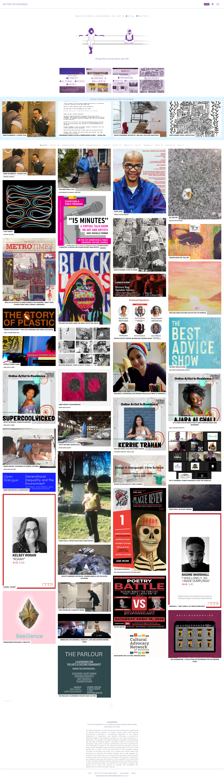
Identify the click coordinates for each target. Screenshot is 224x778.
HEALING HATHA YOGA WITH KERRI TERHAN (129, 449)
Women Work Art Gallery (179, 258)
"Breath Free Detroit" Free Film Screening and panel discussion (28, 330)
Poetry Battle (119, 627)
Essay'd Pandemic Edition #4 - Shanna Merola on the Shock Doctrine (84, 577)
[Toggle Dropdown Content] (217, 4)
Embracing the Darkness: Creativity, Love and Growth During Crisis (84, 641)
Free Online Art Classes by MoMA (71, 610)
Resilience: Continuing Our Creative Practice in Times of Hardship (139, 394)
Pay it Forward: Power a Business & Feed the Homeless (190, 481)
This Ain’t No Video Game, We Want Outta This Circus (79, 323)
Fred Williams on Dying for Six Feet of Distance (187, 313)
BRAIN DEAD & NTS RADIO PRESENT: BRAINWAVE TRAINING (189, 693)
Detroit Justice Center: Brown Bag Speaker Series (133, 338)
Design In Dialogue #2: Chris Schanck (128, 484)
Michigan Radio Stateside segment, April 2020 (112, 59)
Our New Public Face (67, 189)
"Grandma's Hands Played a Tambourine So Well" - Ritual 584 (82, 135)
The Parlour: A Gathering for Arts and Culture (77, 696)
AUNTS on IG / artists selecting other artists (76, 541)
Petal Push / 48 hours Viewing (180, 509)
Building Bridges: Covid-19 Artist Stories (74, 365)
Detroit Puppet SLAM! (12, 364)
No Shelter (173, 218)
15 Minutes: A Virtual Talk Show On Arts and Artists (79, 247)
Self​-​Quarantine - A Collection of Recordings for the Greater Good (194, 660)
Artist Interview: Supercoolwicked (17, 422)
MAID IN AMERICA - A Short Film (14, 135)
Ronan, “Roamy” (10, 587)
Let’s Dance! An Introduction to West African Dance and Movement (195, 424)
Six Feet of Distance (15, 4)
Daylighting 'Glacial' (177, 731)
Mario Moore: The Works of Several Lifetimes (21, 466)
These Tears (118, 211)
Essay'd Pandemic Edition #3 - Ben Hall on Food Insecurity (136, 135)
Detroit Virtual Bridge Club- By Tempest (19, 710)
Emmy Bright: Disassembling (70, 404)
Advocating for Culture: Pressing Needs (129, 656)
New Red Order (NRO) (67, 727)
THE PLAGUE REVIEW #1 (122, 569)
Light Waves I (8, 231)
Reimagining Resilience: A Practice (17, 642)
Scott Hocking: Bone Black (69, 445)
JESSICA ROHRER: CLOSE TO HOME (125, 270)
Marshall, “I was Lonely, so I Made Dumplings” (187, 606)
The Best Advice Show (177, 367)
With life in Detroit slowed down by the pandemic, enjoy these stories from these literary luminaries (29, 303)
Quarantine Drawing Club (124, 716)
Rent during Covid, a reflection (182, 135)
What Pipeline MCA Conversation (16, 490)
